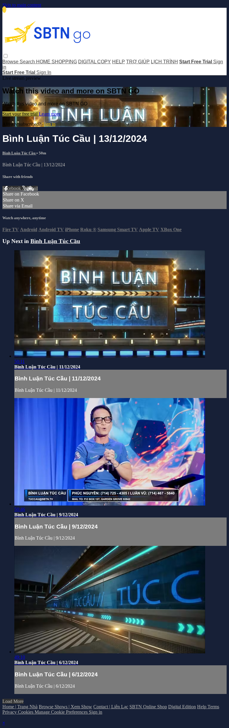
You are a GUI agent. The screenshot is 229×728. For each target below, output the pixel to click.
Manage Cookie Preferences (62, 712)
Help (202, 706)
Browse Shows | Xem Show (65, 706)
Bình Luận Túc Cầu (19, 153)
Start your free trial (20, 113)
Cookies (26, 712)
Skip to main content (21, 4)
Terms (213, 706)
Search (28, 61)
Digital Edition (182, 706)
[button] (5, 56)
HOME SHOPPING (56, 61)
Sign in (48, 124)
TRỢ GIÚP (138, 61)
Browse (11, 61)
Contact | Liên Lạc (110, 706)
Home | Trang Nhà (20, 706)
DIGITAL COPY (94, 61)
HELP (118, 61)
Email (32, 188)
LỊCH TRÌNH (164, 61)
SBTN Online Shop (148, 706)
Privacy (10, 712)
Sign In (43, 72)
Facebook (12, 188)
